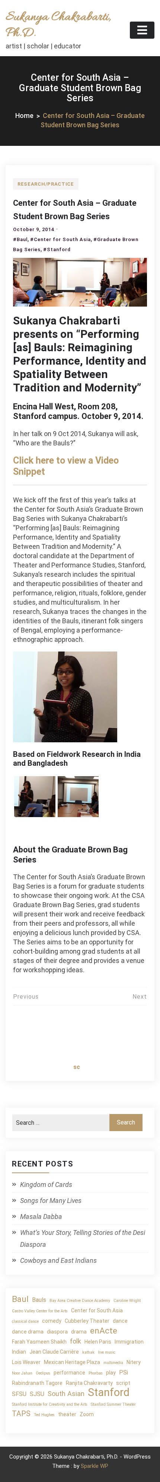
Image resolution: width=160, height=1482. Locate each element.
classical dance (25, 1321)
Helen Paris (97, 1342)
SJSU (37, 1394)
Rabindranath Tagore (37, 1383)
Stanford (108, 1392)
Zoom (87, 1414)
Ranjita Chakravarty (89, 1383)
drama (79, 1332)
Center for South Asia (97, 1310)
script (123, 1383)
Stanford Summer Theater (113, 1404)
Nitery (134, 1362)
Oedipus (43, 1373)
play (111, 1373)
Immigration (129, 1342)
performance (69, 1373)
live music (106, 1352)
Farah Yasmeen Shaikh (39, 1342)
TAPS (21, 1413)
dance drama (28, 1332)
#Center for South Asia (60, 239)
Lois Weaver (26, 1362)
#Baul (20, 239)
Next (139, 996)
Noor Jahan (22, 1373)
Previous (26, 996)
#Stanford (57, 249)
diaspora (57, 1332)
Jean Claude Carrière (54, 1352)
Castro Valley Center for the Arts (40, 1311)
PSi (123, 1372)
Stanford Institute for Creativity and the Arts (49, 1404)
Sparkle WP (94, 1466)
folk (75, 1341)
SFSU (19, 1394)
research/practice (45, 184)
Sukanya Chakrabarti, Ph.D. (58, 25)
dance (120, 1321)
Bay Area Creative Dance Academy (79, 1300)
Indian (19, 1352)
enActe (103, 1330)
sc (76, 1066)
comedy (51, 1321)
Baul (20, 1299)
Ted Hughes (44, 1414)
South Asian (66, 1394)
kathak (88, 1352)
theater (67, 1414)
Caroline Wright (127, 1300)
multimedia (113, 1362)
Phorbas (96, 1373)
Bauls (39, 1299)
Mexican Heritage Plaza (72, 1362)
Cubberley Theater (87, 1321)
